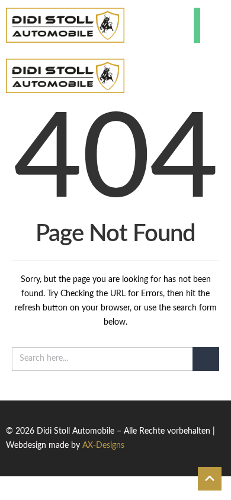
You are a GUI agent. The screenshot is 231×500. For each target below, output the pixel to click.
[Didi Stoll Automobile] (65, 25)
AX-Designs (103, 445)
